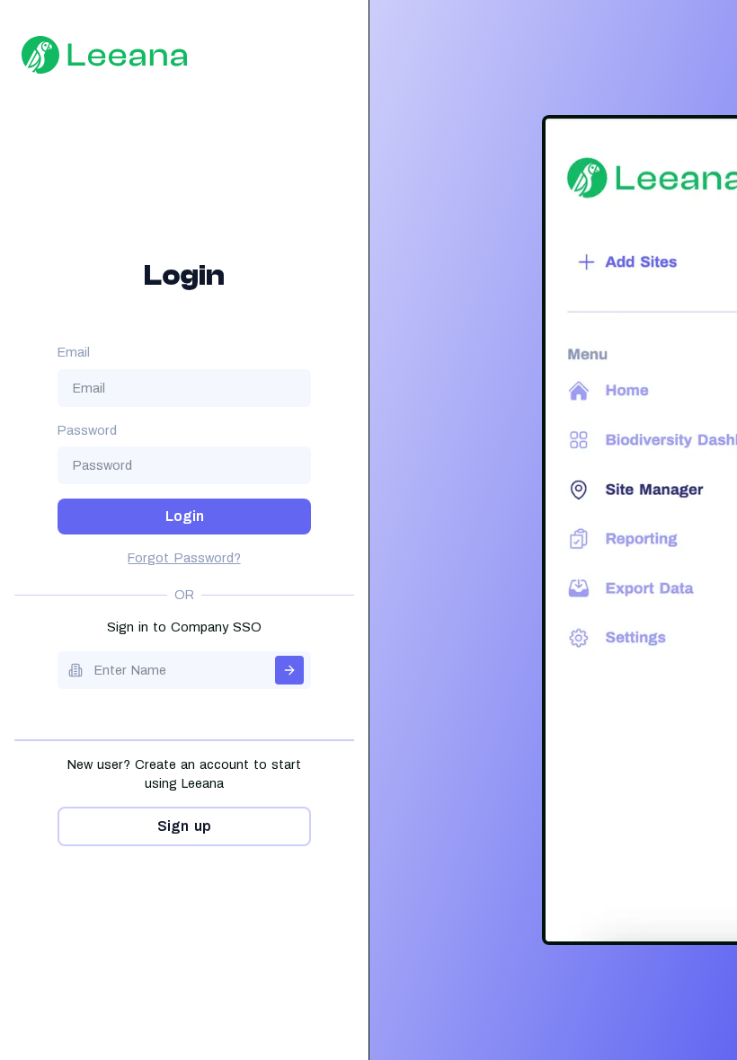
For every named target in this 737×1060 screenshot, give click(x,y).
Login (184, 516)
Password (87, 430)
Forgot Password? (184, 558)
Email (74, 352)
